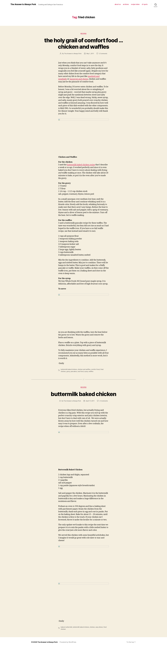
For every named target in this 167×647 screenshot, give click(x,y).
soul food (81, 371)
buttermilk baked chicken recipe (81, 165)
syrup (86, 371)
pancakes (74, 371)
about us (118, 4)
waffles (91, 371)
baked (63, 627)
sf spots (145, 4)
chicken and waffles (84, 369)
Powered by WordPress (68, 642)
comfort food (95, 369)
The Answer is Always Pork (23, 4)
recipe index (135, 4)
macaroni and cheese (79, 79)
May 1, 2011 (90, 53)
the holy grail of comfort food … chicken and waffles (83, 43)
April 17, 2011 (90, 401)
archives (126, 4)
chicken (92, 627)
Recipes (83, 33)
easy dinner (99, 627)
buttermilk (68, 627)
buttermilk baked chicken (69, 369)
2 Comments (103, 53)
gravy (68, 371)
